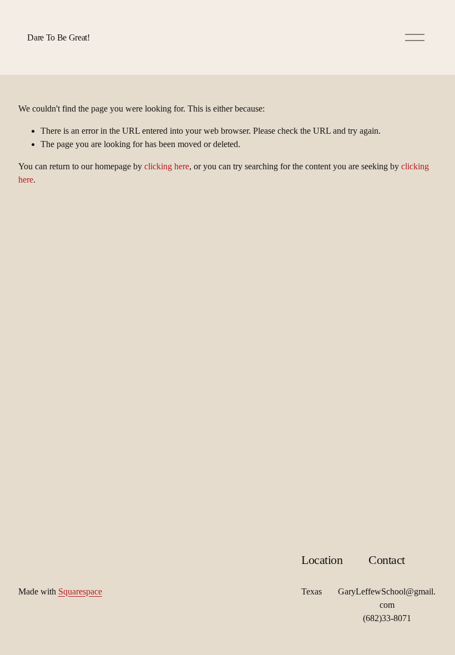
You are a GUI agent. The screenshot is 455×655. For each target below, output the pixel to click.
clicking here (166, 166)
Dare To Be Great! (58, 37)
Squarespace (80, 591)
